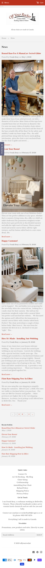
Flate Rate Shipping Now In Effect (17, 378)
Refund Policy (22, 488)
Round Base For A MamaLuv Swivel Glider (21, 53)
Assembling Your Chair (23, 485)
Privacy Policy (22, 494)
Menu (6, 3)
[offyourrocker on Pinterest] (37, 552)
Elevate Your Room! (11, 149)
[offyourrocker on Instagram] (41, 552)
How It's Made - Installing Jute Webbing (20, 338)
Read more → (7, 145)
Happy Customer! (10, 241)
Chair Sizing (22, 480)
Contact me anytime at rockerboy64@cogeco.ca (21, 513)
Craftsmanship (22, 482)
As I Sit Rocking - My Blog (22, 477)
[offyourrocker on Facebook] (33, 552)
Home (4, 38)
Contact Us (22, 474)
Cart (41, 3)
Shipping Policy (22, 491)
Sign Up (39, 535)
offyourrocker (25, 543)
